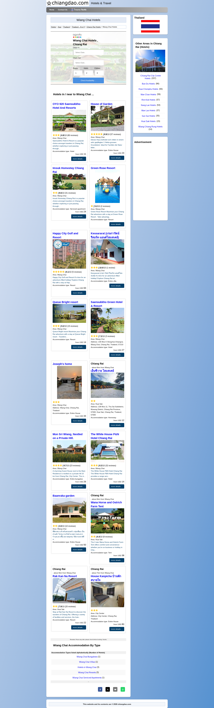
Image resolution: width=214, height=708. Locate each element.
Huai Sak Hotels (148, 121)
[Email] (115, 689)
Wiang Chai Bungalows (87, 657)
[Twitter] (108, 689)
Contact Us (62, 10)
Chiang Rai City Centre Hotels (150, 77)
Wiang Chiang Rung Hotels (150, 127)
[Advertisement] (150, 182)
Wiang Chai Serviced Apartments (87, 678)
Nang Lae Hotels (148, 105)
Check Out (77, 58)
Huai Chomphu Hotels (148, 89)
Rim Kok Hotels (148, 100)
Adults (86, 68)
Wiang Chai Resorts (87, 672)
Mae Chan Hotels (148, 94)
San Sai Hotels (148, 116)
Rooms (75, 68)
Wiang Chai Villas (87, 662)
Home (51, 10)
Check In (76, 48)
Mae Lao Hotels (148, 110)
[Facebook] (100, 689)
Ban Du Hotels (148, 84)
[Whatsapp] (123, 689)
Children (97, 68)
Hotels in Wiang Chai (87, 667)
